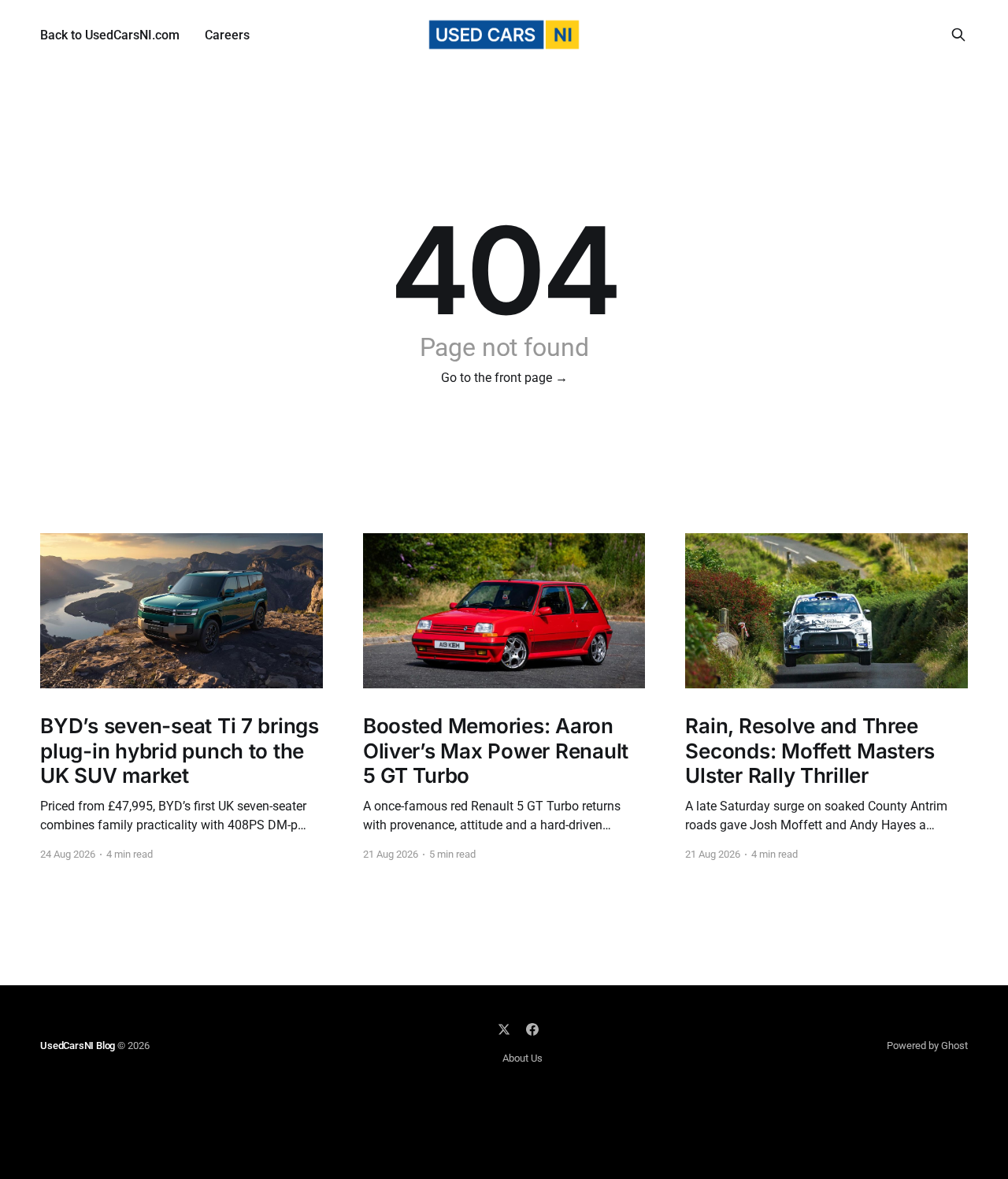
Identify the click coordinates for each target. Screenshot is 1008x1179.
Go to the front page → (504, 377)
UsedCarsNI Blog (77, 1045)
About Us (522, 1058)
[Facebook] (532, 1029)
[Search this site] (958, 34)
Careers (227, 35)
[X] (504, 1029)
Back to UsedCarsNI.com (110, 35)
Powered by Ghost (927, 1045)
